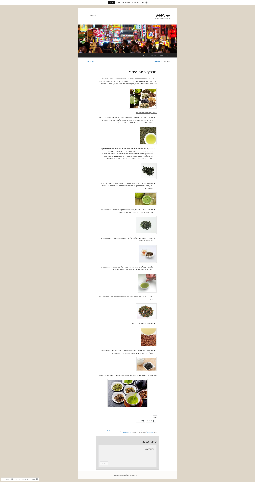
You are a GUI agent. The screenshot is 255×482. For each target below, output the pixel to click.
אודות (161, 55)
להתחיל (111, 2)
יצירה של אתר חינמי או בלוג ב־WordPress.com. (127, 475)
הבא (87, 61)
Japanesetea (128, 431)
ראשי (168, 55)
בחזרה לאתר (153, 55)
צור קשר (145, 55)
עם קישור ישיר (127, 433)
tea (133, 431)
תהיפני (102, 431)
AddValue (163, 15)
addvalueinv (150, 433)
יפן (105, 431)
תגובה (104, 463)
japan (122, 431)
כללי (141, 431)
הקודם (92, 61)
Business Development (113, 431)
